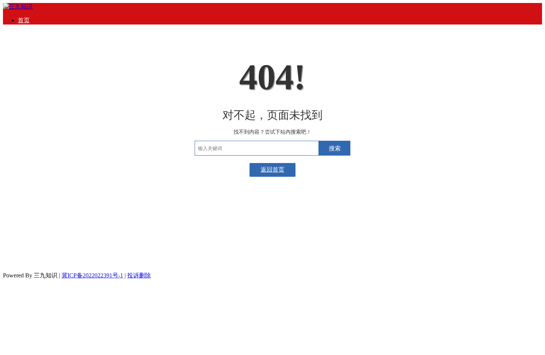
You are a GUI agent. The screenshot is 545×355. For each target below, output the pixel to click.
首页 (24, 20)
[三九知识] (18, 6)
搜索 (335, 148)
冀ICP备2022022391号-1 (92, 275)
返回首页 (272, 169)
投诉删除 (139, 275)
